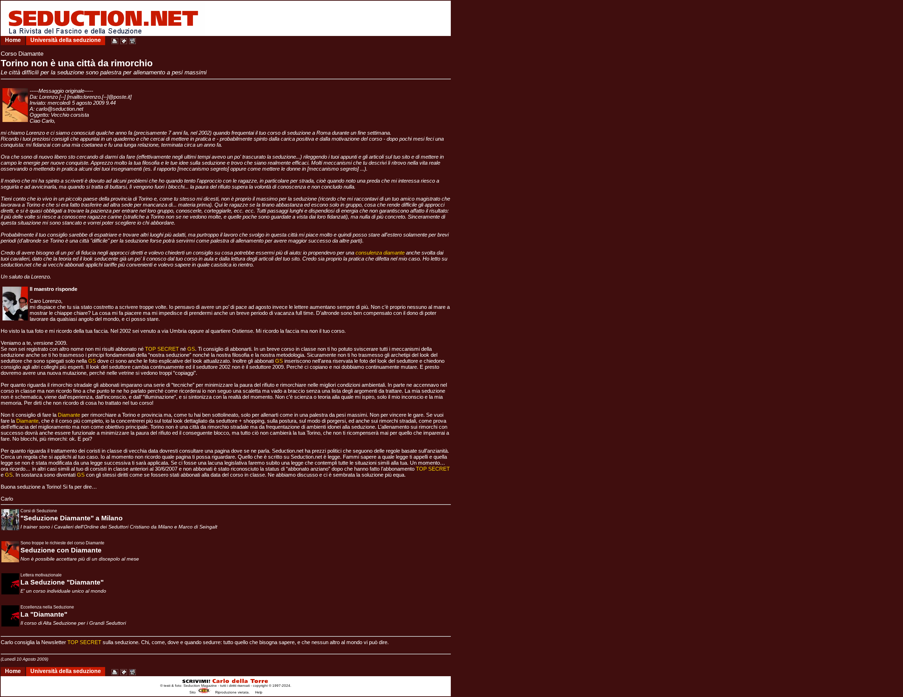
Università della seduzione (65, 40)
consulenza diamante (380, 253)
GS (191, 349)
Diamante (69, 415)
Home (13, 40)
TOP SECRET (162, 349)
